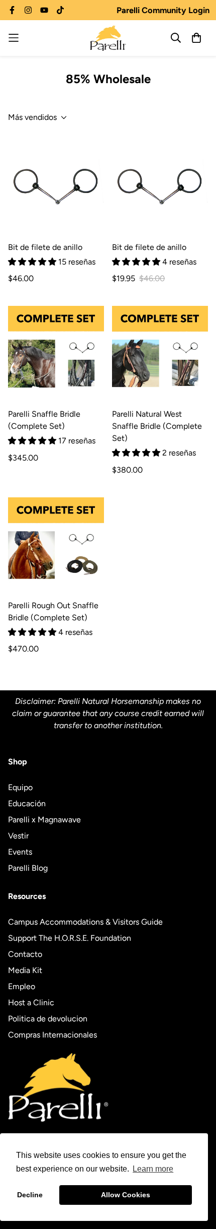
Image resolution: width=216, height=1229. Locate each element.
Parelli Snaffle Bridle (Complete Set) (44, 420)
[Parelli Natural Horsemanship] (108, 38)
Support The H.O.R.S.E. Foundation (69, 938)
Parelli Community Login (163, 10)
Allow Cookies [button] (125, 1195)
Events (20, 852)
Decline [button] (30, 1195)
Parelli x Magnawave (44, 819)
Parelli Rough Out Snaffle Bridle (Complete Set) (53, 611)
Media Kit (25, 970)
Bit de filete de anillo (45, 247)
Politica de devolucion (47, 1018)
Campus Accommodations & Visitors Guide (85, 922)
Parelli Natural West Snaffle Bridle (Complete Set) (157, 426)
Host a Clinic (31, 1002)
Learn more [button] (153, 1169)
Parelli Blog (28, 868)
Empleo (21, 986)
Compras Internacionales (52, 1035)
